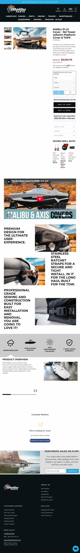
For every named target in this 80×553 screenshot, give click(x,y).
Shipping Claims (9, 518)
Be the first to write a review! (40, 440)
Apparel (37, 20)
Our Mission (44, 491)
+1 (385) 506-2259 (9, 533)
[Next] (36, 391)
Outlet (58, 20)
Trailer (52, 16)
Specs (57, 131)
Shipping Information (47, 510)
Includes (58, 135)
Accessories (24, 20)
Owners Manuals (9, 510)
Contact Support (9, 524)
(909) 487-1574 (59, 118)
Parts (32, 16)
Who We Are (45, 488)
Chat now (71, 118)
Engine (41, 16)
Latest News (45, 494)
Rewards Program (46, 497)
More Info (59, 126)
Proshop (49, 20)
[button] (70, 9)
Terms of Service (46, 515)
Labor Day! (11, 16)
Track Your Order (9, 512)
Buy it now (64, 110)
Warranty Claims (9, 521)
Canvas (22, 16)
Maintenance (66, 16)
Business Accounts (47, 500)
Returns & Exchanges (10, 515)
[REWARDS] (58, 9)
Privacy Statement (47, 512)
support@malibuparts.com (12, 540)
